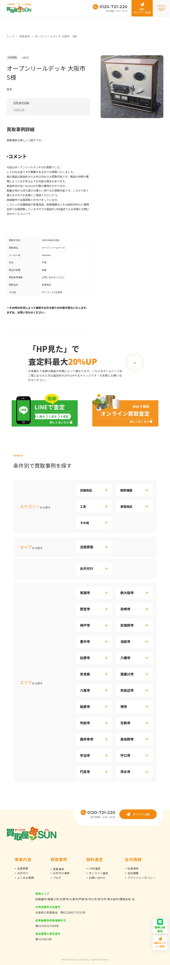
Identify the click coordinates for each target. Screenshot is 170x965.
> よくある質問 (24, 878)
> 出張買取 (21, 868)
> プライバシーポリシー (140, 878)
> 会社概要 (132, 873)
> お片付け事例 (60, 873)
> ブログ (55, 878)
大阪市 (25, 57)
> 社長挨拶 (132, 868)
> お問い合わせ (96, 878)
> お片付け (21, 873)
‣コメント (19, 109)
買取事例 (24, 36)
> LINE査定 (93, 868)
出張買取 (12, 57)
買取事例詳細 (21, 103)
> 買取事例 (57, 869)
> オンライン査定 (97, 873)
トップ (10, 36)
